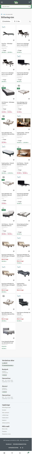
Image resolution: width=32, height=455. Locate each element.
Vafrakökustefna (13, 447)
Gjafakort (4, 420)
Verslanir (4, 410)
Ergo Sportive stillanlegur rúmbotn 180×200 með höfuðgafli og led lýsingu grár (23, 195)
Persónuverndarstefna (19, 444)
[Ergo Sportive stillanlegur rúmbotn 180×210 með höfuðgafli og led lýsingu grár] (23, 63)
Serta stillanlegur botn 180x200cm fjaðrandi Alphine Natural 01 (7, 195)
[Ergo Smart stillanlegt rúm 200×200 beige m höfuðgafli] (8, 245)
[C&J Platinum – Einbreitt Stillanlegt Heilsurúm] (8, 214)
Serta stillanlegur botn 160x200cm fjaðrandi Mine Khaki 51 (8, 134)
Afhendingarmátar (6, 407)
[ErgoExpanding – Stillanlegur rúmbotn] (23, 274)
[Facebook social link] (21, 448)
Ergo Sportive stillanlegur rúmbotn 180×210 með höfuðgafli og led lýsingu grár (23, 74)
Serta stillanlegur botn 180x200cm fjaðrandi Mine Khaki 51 (8, 314)
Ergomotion (4, 48)
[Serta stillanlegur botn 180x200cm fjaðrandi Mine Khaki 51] (8, 302)
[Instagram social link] (23, 448)
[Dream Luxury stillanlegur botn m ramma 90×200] (8, 63)
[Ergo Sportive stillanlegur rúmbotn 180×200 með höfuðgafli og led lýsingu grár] (23, 184)
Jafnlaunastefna (6, 422)
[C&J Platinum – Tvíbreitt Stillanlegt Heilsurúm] (23, 153)
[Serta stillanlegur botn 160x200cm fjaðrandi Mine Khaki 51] (8, 123)
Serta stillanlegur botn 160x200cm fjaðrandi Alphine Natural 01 (22, 104)
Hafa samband (5, 412)
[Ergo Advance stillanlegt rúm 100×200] (23, 302)
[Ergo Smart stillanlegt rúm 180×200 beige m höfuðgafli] (23, 245)
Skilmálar (8, 444)
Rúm (4, 14)
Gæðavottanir (5, 417)
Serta (18, 107)
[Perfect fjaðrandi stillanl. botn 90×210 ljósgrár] (23, 214)
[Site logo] (16, 2)
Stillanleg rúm (5, 46)
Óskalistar (4, 431)
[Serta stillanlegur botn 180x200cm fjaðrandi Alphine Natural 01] (8, 184)
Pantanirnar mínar (6, 434)
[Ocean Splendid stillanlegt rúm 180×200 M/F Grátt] (8, 331)
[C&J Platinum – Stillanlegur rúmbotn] (8, 92)
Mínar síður (5, 428)
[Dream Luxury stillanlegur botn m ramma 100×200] (23, 34)
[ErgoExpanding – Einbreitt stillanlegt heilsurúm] (8, 153)
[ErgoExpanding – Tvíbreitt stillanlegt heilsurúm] (23, 123)
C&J (2, 107)
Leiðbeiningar (5, 415)
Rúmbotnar (19, 46)
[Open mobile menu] (1, 2)
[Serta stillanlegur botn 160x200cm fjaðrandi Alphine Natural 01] (23, 92)
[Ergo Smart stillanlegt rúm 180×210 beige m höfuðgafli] (8, 274)
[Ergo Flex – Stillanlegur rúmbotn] (8, 34)
